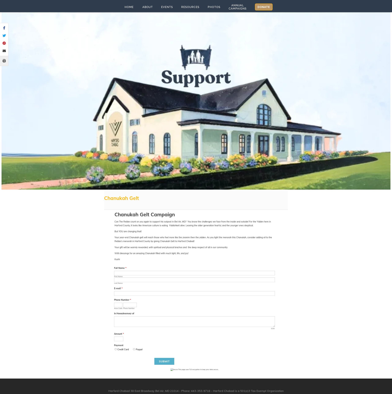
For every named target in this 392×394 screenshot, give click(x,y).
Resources (190, 7)
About (147, 7)
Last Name (118, 283)
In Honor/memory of (124, 313)
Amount (119, 333)
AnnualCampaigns (238, 7)
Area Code (118, 308)
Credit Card (123, 349)
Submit (164, 361)
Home (129, 7)
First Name (118, 276)
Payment (118, 345)
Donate (264, 7)
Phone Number (122, 299)
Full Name (120, 268)
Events (167, 7)
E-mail (118, 288)
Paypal (139, 349)
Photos (214, 7)
